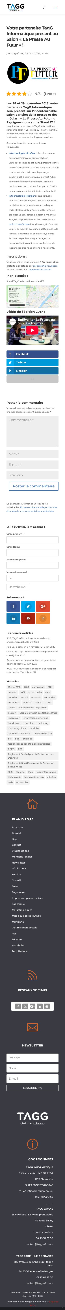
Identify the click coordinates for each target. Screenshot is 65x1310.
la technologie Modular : (22, 195)
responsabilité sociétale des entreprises (29, 743)
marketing (42, 723)
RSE (20, 749)
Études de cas (20, 850)
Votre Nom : (13, 546)
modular (34, 728)
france (38, 702)
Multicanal (18, 921)
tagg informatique (46, 772)
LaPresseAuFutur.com (45, 265)
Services (17, 874)
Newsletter (18, 862)
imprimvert (14, 723)
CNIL (50, 687)
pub (17, 738)
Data (15, 886)
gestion (12, 712)
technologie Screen (19, 224)
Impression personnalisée (27, 898)
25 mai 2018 (14, 687)
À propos (17, 827)
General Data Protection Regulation (27, 707)
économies (22, 782)
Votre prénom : (14, 534)
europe (27, 702)
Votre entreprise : (16, 559)
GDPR (48, 702)
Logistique (18, 903)
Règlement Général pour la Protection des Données (30, 756)
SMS (10, 772)
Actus (45, 53)
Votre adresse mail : (17, 572)
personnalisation (43, 733)
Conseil (16, 880)
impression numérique (35, 718)
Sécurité (17, 939)
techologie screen (34, 777)
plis (10, 738)
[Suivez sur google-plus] (32, 1006)
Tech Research (20, 951)
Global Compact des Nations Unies (38, 712)
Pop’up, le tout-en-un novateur (23, 646)
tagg (30, 772)
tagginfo (17, 53)
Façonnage (18, 892)
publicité (27, 738)
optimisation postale (19, 733)
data (47, 692)
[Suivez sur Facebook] (18, 1006)
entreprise (49, 697)
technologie (14, 777)
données (12, 697)
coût (22, 692)
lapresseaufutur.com (40, 269)
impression (14, 718)
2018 (26, 687)
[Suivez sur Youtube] (47, 1006)
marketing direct (17, 728)
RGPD (11, 749)
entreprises (14, 702)
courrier (12, 692)
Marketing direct (22, 909)
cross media (35, 692)
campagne (38, 687)
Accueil (16, 833)
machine (28, 723)
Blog (15, 839)
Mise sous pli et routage (26, 915)
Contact (16, 844)
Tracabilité (18, 945)
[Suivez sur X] (25, 1006)
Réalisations (19, 868)
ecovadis (36, 697)
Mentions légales (22, 856)
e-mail (24, 697)
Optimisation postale (24, 927)
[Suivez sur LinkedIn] (40, 1006)
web (10, 782)
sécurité (20, 772)
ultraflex (51, 777)
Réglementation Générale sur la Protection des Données (31, 765)
